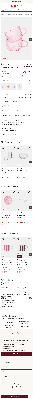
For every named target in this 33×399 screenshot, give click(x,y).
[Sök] (3, 10)
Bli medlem (16, 354)
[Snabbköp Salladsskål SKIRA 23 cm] (18, 192)
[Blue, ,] (13, 87)
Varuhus (6, 97)
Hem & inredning (11, 14)
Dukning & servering (23, 14)
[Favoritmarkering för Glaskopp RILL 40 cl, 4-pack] (14, 148)
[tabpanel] (16, 126)
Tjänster (5, 372)
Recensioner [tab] (27, 115)
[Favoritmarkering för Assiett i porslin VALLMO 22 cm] (14, 192)
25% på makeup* (16, 2)
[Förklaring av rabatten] (22, 76)
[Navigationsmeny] (2, 6)
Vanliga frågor (7, 362)
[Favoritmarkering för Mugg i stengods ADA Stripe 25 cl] (14, 239)
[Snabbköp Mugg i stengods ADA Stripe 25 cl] (3, 239)
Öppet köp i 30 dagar (10, 102)
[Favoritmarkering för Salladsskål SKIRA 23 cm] (29, 192)
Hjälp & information (8, 367)
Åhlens (5, 377)
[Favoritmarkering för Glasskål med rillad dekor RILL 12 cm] (29, 148)
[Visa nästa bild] (30, 39)
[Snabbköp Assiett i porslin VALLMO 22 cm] (3, 192)
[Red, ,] (8, 87)
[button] (2, 298)
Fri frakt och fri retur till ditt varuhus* (14, 106)
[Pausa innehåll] (31, 1)
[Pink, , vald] (19, 87)
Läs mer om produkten (7, 134)
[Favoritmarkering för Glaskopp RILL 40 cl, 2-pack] (30, 396)
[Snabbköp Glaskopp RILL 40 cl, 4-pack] (3, 148)
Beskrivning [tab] (6, 115)
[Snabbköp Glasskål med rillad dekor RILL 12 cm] (18, 148)
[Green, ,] (3, 87)
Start (2, 14)
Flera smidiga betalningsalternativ (14, 110)
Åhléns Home (5, 64)
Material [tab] (16, 115)
